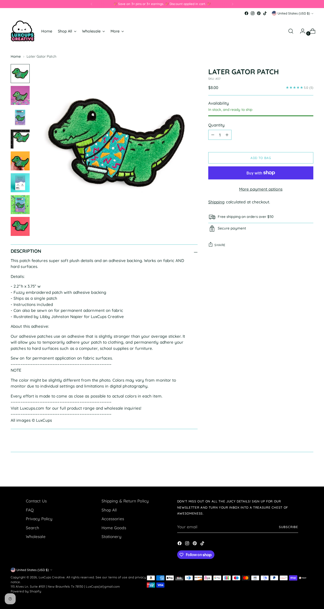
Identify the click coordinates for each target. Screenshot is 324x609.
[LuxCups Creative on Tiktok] (265, 13)
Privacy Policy (39, 518)
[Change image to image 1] (20, 73)
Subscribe (288, 527)
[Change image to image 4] (20, 139)
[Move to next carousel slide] (309, 470)
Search (32, 527)
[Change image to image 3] (20, 117)
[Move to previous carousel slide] (298, 470)
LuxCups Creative (52, 577)
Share (220, 245)
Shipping (216, 201)
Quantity (216, 124)
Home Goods (114, 527)
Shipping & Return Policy (125, 500)
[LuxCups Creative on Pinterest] (259, 13)
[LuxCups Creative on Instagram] (252, 13)
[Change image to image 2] (20, 95)
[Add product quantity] (227, 134)
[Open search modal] (291, 31)
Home (16, 56)
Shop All (109, 509)
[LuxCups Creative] (22, 31)
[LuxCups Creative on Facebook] (246, 13)
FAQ (30, 509)
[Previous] (91, 4)
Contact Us (36, 500)
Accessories (113, 518)
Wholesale (36, 536)
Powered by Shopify (26, 591)
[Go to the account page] (300, 31)
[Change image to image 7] (20, 204)
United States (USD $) (294, 13)
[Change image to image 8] (20, 226)
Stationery (111, 536)
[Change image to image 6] (20, 182)
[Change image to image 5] (20, 160)
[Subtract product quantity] (212, 134)
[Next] (232, 4)
